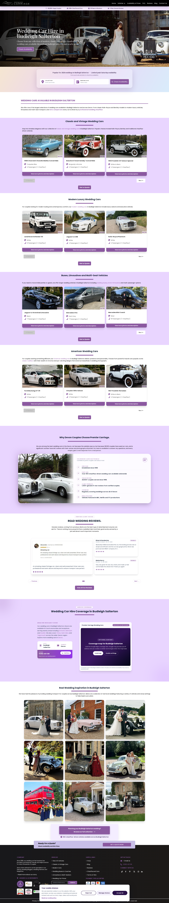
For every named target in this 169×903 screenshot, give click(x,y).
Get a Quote (84, 187)
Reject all (88, 893)
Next (136, 581)
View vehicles (39, 49)
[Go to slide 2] (85, 581)
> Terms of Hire (91, 875)
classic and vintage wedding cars (68, 129)
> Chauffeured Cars (92, 871)
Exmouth (62, 631)
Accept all (120, 893)
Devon (60, 638)
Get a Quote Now (116, 845)
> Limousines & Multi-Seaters (61, 875)
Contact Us (163, 3)
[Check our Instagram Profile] (138, 871)
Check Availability (25, 49)
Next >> (141, 180)
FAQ (143, 3)
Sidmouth (68, 631)
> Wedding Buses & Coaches (61, 871)
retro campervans (56, 110)
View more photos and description (42, 174)
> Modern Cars (56, 868)
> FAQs (88, 861)
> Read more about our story (27, 875)
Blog (155, 3)
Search (72, 882)
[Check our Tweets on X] (134, 871)
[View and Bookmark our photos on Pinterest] (130, 871)
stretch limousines (114, 283)
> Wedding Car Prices (58, 878)
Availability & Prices (134, 3)
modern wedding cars (79, 207)
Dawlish (43, 633)
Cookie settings (111, 653)
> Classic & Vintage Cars (59, 864)
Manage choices (104, 893)
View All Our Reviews (84, 588)
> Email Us (126, 861)
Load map (98, 653)
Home (114, 3)
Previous (33, 581)
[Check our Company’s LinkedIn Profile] (142, 871)
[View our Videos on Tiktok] (121, 871)
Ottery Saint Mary (62, 633)
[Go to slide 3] (87, 581)
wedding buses (102, 283)
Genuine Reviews (116, 8)
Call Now (67, 653)
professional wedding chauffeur (91, 110)
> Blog (88, 864)
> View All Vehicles (57, 861)
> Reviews (89, 868)
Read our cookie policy (49, 898)
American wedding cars (62, 359)
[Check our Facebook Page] (125, 871)
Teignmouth (41, 635)
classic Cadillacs (27, 361)
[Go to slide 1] (83, 581)
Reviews (150, 3)
